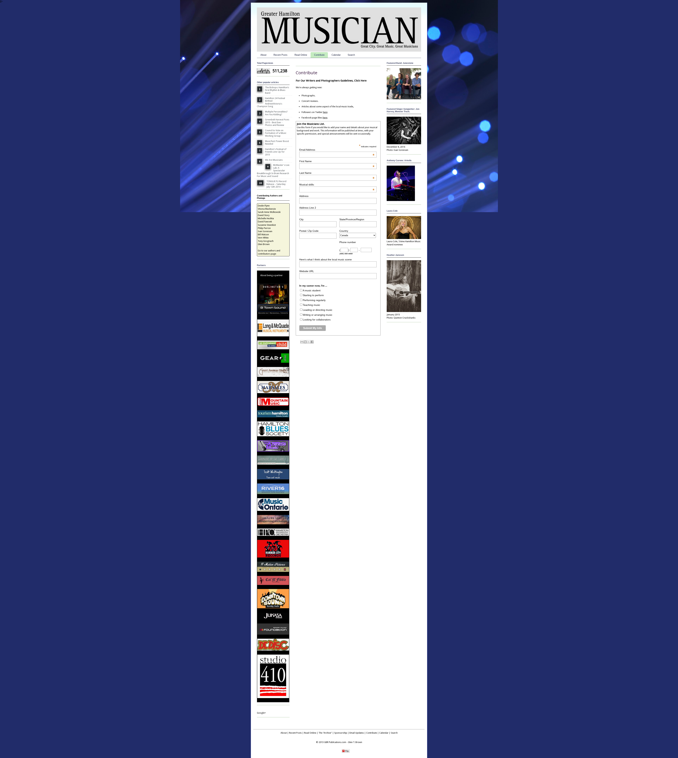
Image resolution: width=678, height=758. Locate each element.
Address (303, 196)
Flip (347, 750)
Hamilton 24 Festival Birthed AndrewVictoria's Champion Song (271, 102)
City (301, 219)
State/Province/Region (351, 219)
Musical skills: (336, 184)
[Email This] (302, 342)
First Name (336, 161)
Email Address (336, 149)
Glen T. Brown (355, 742)
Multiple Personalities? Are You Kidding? (276, 113)
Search (351, 55)
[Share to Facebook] (312, 342)
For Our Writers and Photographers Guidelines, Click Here (331, 80)
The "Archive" (325, 732)
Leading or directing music (317, 309)
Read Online (301, 55)
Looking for (309, 319)
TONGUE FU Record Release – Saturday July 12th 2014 (276, 184)
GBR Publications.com (335, 742)
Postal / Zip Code (309, 230)
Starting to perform (313, 295)
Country (343, 230)
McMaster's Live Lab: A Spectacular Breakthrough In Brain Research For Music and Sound (273, 170)
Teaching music (311, 305)
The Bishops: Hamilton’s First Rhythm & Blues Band (277, 90)
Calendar (336, 55)
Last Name (336, 172)
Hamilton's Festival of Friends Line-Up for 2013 (275, 152)
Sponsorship (340, 732)
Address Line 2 (307, 207)
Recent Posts (280, 55)
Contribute (319, 55)
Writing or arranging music (317, 314)
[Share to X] (308, 342)
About (263, 55)
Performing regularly (314, 300)
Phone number (347, 242)
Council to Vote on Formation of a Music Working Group (275, 133)
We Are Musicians (274, 160)
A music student (311, 290)
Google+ (261, 713)
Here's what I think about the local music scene (325, 259)
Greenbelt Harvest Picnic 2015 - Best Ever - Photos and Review (277, 122)
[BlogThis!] (305, 342)
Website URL (306, 271)
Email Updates (356, 732)
